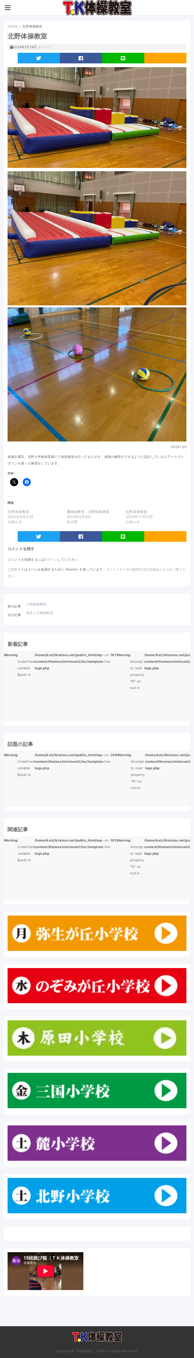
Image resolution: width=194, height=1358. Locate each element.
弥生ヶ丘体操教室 (39, 613)
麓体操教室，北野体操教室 (88, 511)
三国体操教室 (36, 604)
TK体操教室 (97, 1338)
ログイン (51, 559)
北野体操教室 (18, 511)
